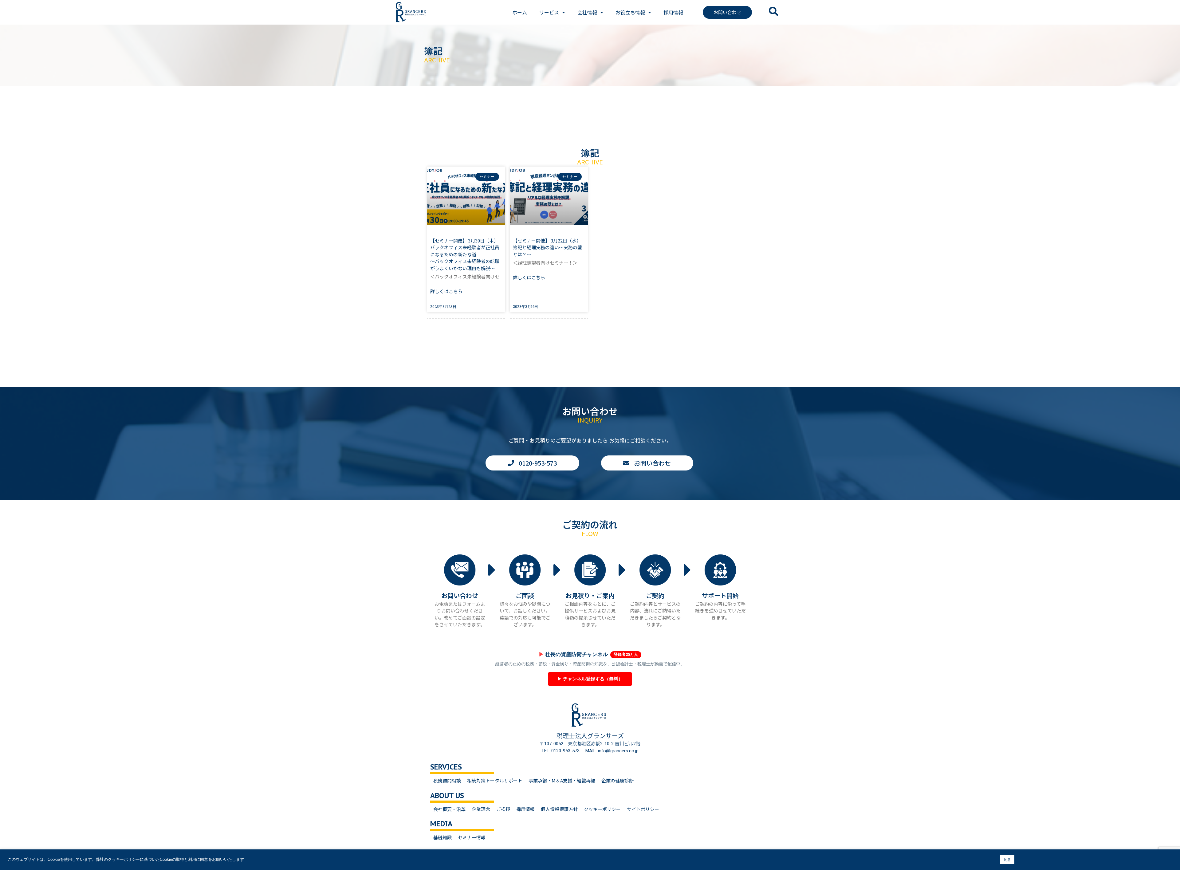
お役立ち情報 (630, 12)
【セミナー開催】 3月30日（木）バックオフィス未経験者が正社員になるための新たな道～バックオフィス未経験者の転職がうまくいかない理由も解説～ (464, 254)
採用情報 (673, 12)
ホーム (519, 12)
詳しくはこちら (446, 291)
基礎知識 (442, 837)
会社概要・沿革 (449, 809)
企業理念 (481, 809)
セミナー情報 (472, 837)
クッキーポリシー (602, 809)
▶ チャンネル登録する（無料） (590, 679)
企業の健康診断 (617, 780)
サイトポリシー (643, 809)
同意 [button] (1007, 859)
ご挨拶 (503, 809)
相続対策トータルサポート (494, 780)
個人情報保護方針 (559, 809)
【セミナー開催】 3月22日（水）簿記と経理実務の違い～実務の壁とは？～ (547, 247)
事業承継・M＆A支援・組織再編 (562, 780)
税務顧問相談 (447, 780)
